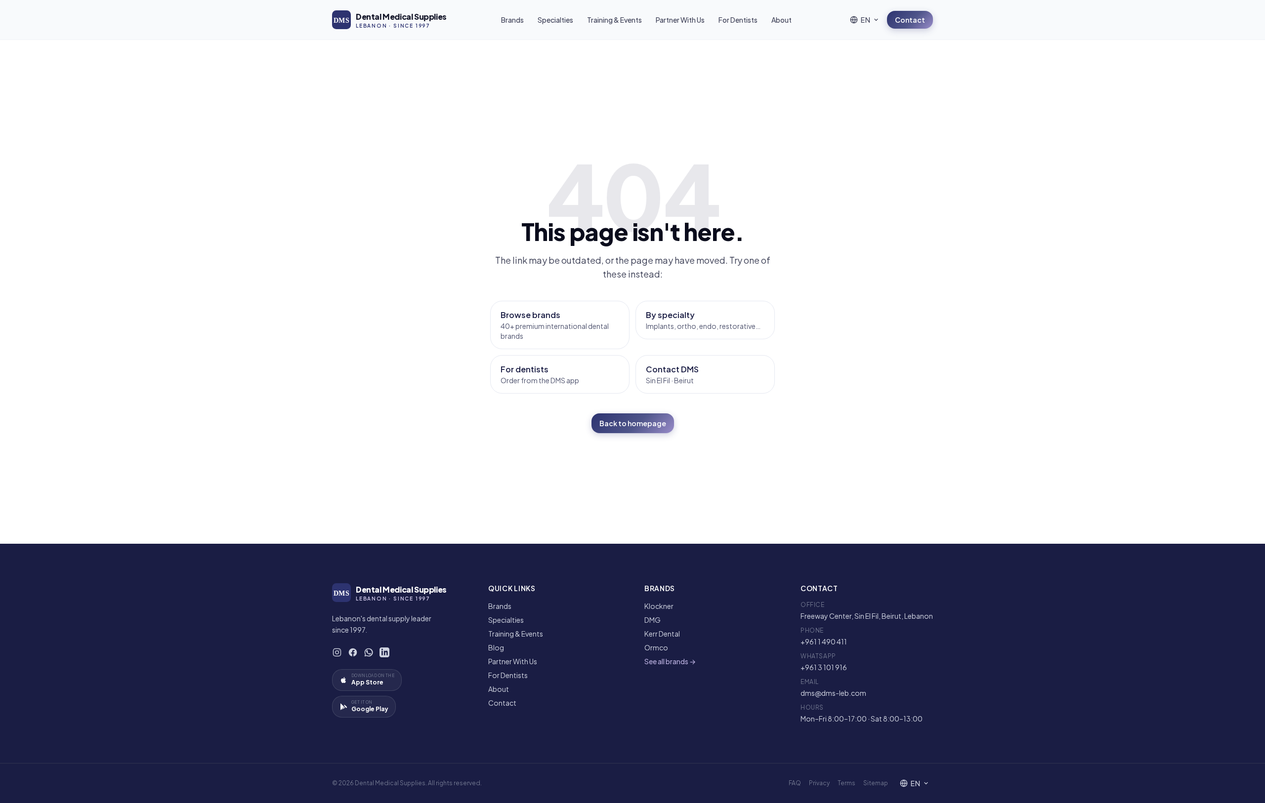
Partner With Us (680, 19)
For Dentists (738, 19)
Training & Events (614, 19)
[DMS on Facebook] (353, 652)
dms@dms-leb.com (833, 692)
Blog (496, 647)
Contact (910, 19)
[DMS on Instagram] (337, 652)
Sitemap (875, 783)
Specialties (555, 19)
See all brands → (670, 661)
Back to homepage (632, 423)
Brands (512, 19)
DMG (652, 619)
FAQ (795, 783)
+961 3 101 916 (824, 667)
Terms (846, 783)
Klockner (659, 606)
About (781, 19)
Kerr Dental (662, 633)
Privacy (819, 783)
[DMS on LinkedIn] (384, 652)
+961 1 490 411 (824, 641)
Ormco (656, 647)
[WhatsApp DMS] (369, 652)
